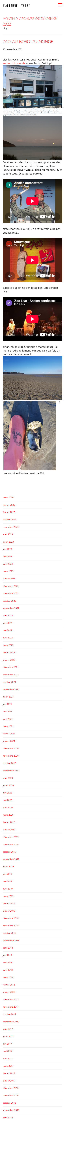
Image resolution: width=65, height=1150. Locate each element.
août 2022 (8, 615)
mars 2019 (8, 896)
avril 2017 (8, 1058)
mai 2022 (7, 630)
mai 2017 (7, 1051)
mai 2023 (7, 556)
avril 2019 (8, 888)
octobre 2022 (9, 600)
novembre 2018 (11, 925)
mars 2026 (8, 497)
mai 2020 (7, 800)
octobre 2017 (9, 1014)
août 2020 (8, 778)
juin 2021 (7, 704)
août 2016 (8, 1117)
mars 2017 (8, 1065)
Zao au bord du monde (28, 41)
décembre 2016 (11, 1088)
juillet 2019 (8, 866)
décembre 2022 (11, 586)
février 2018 (9, 984)
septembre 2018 (11, 940)
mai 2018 (7, 962)
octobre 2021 (9, 682)
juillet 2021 (8, 696)
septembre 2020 (11, 770)
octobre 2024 (9, 519)
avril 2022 (8, 637)
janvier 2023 (9, 578)
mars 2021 (8, 726)
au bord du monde (14, 63)
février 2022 (9, 652)
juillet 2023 (8, 541)
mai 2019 (7, 881)
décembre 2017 (11, 999)
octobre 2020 (9, 763)
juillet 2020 (8, 785)
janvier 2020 (9, 829)
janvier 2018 (9, 992)
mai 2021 (7, 711)
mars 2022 (8, 645)
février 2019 (9, 903)
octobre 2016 (9, 1102)
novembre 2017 (11, 1006)
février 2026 (9, 504)
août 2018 (8, 947)
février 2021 (9, 733)
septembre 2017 (11, 1021)
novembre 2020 (11, 755)
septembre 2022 (11, 608)
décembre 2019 (11, 837)
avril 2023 (8, 563)
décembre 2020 (11, 748)
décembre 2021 (11, 667)
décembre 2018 (11, 918)
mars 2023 (8, 571)
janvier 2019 (9, 910)
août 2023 (8, 534)
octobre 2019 (9, 851)
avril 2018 (8, 969)
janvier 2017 (9, 1080)
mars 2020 (8, 814)
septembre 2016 (11, 1110)
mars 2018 (8, 977)
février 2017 (9, 1073)
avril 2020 (8, 807)
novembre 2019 (11, 844)
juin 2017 (7, 1043)
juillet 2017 (8, 1036)
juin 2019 (7, 873)
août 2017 (8, 1028)
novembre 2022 (11, 593)
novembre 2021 (11, 674)
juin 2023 (7, 549)
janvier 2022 (9, 659)
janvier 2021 (9, 741)
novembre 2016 (11, 1095)
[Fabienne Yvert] (16, 5)
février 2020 (9, 822)
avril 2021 (8, 719)
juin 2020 (7, 792)
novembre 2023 (11, 527)
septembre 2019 (11, 859)
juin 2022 (7, 623)
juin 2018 (7, 955)
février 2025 (9, 512)
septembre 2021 (11, 689)
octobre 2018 (9, 932)
